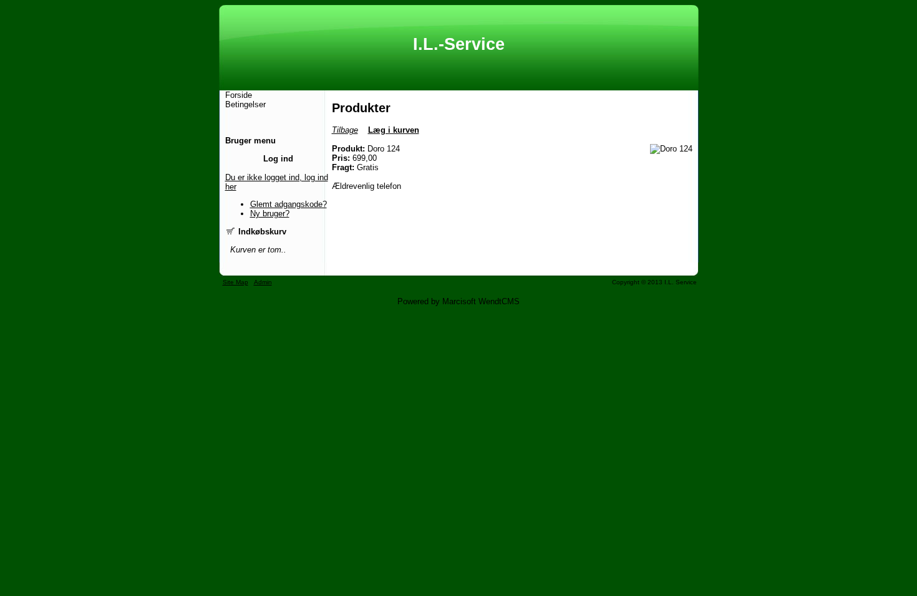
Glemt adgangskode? (288, 204)
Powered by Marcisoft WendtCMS (458, 301)
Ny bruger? (269, 213)
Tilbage (345, 130)
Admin (263, 282)
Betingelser (245, 104)
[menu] (245, 99)
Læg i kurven (393, 130)
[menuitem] (245, 95)
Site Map (235, 282)
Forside (238, 95)
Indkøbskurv (261, 231)
